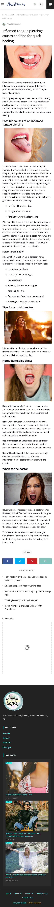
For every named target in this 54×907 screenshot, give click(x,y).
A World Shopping (34, 903)
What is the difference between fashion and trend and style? (26, 875)
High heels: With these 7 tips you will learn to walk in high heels (26, 578)
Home (4, 15)
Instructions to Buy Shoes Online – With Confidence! (23, 607)
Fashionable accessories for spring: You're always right (28, 593)
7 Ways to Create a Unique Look (19, 794)
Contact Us (29, 893)
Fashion (6, 742)
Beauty (6, 738)
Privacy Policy (42, 893)
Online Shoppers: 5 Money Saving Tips (23, 585)
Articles (6, 733)
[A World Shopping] (16, 4)
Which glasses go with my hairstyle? (21, 600)
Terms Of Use (27, 897)
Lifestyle (12, 15)
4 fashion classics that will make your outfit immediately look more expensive (23, 834)
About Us (18, 893)
